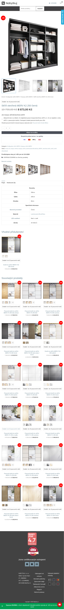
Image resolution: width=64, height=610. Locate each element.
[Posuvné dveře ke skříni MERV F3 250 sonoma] (27, 384)
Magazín (39, 589)
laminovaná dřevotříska (32, 148)
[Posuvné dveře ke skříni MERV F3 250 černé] (24, 384)
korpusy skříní (22, 148)
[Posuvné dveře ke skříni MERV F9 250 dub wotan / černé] (27, 342)
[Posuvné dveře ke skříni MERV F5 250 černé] (48, 465)
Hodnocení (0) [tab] (11, 182)
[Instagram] (32, 564)
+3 (12, 302)
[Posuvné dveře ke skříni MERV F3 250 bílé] (44, 384)
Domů (3, 97)
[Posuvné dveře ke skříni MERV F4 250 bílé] (9, 302)
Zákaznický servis (39, 587)
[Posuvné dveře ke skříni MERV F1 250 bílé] (24, 424)
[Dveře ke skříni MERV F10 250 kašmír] (6, 256)
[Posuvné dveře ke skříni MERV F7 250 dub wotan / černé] (24, 342)
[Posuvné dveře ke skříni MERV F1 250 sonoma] (48, 424)
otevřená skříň (46, 148)
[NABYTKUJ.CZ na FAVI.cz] (33, 551)
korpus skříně (14, 148)
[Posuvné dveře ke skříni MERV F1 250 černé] (27, 424)
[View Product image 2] (24, 86)
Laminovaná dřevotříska (38, 214)
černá (6, 148)
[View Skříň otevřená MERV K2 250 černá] (9, 86)
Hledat (40, 8)
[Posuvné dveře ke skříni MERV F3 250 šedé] (30, 384)
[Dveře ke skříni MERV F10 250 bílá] (3, 256)
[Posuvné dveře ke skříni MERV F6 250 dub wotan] (30, 302)
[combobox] (28, 8)
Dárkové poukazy (39, 592)
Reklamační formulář (39, 584)
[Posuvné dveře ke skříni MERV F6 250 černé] (30, 465)
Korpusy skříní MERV (27, 97)
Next (62, 86)
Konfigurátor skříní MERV (13, 97)
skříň (52, 148)
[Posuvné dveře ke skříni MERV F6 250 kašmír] (24, 302)
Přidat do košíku (32, 132)
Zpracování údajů (39, 581)
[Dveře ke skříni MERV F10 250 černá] (48, 342)
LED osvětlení (15, 218)
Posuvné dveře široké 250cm (40, 123)
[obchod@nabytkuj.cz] (37, 564)
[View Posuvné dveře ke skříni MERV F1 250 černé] (55, 86)
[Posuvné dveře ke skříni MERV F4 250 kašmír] (3, 302)
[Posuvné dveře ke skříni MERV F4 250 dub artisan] (6, 384)
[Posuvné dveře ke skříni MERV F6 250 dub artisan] (27, 302)
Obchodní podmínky (39, 579)
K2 (9, 148)
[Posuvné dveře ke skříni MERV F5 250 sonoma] (51, 465)
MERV (40, 148)
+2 (33, 302)
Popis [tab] (3, 182)
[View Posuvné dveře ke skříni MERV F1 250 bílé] (40, 86)
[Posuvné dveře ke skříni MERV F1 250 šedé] (30, 424)
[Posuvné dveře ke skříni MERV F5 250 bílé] (44, 465)
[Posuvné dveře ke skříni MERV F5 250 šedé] (30, 505)
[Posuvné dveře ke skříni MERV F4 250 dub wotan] (6, 302)
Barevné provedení (15, 209)
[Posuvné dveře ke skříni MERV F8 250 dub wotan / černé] (6, 505)
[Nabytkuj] (27, 564)
